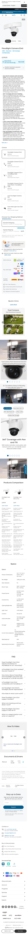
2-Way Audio (19, 410)
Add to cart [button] (7, 931)
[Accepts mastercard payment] (21, 871)
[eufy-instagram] (3, 904)
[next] (24, 398)
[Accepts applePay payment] (10, 871)
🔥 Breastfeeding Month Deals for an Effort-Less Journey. (13, 12)
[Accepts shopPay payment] (7, 873)
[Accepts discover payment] (14, 871)
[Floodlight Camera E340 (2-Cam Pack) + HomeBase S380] (13, 186)
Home (3, 783)
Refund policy (8, 924)
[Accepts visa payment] (14, 873)
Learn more (7, 254)
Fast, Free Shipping (9, 843)
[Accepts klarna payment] (18, 873)
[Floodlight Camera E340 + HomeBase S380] (13, 175)
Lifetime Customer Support (11, 851)
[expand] (23, 67)
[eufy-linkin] (15, 904)
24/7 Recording (8, 406)
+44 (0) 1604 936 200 (11, 826)
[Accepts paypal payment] (3, 873)
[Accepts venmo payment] (10, 873)
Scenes (14, 41)
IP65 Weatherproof (9, 410)
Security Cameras (8, 783)
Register (13, 804)
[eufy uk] (13, 15)
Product (8, 41)
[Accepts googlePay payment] (18, 871)
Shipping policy (17, 922)
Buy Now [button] (20, 931)
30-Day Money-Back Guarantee (12, 846)
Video (19, 41)
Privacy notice (18, 924)
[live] (5, 15)
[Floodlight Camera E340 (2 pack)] (13, 164)
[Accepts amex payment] (7, 871)
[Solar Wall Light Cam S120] (13, 208)
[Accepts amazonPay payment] (3, 871)
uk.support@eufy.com (10, 830)
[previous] (3, 398)
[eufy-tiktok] (12, 904)
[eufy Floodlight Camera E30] (13, 198)
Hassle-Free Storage (13, 413)
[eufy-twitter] (9, 904)
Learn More (13, 304)
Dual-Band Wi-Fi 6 (18, 406)
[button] (24, 2)
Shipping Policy (6, 218)
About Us (8, 922)
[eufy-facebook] (6, 904)
